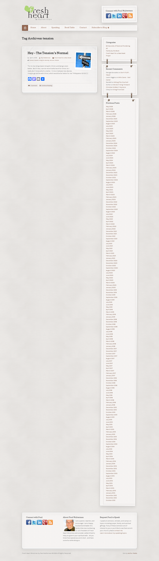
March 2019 (110, 312)
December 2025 (111, 119)
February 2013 (111, 490)
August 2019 (110, 300)
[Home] (25, 28)
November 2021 (111, 234)
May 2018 (109, 336)
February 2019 (111, 314)
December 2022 (111, 202)
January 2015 (110, 434)
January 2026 (110, 116)
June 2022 (109, 216)
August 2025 (110, 124)
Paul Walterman (45, 58)
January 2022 (110, 229)
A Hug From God (118, 90)
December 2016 (111, 378)
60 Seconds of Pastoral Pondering (118, 46)
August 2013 (110, 476)
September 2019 (111, 297)
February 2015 (111, 432)
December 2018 (111, 319)
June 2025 (109, 128)
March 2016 (110, 400)
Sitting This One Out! (121, 82)
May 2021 (109, 248)
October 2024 (111, 148)
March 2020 (110, 283)
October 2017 (110, 353)
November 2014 (111, 439)
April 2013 (109, 486)
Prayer (108, 56)
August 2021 (110, 241)
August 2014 (110, 446)
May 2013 (109, 483)
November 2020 (111, 263)
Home (33, 28)
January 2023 (111, 199)
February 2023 (111, 197)
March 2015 (110, 429)
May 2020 (109, 278)
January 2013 (110, 493)
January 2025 (110, 141)
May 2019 (109, 307)
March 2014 (110, 459)
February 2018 (111, 344)
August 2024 (110, 153)
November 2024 (111, 146)
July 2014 (109, 449)
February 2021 (111, 256)
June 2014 (109, 451)
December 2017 (111, 349)
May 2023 (109, 190)
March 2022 (110, 224)
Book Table (70, 28)
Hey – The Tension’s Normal (48, 53)
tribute (57, 60)
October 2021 (110, 236)
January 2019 (110, 317)
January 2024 (110, 170)
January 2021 (110, 258)
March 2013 (110, 488)
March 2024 (110, 165)
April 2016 (109, 398)
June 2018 (109, 334)
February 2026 (111, 114)
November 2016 (111, 380)
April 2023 (109, 192)
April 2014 (109, 456)
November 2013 (111, 468)
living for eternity (44, 60)
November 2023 (111, 175)
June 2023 (109, 187)
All (107, 48)
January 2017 (110, 375)
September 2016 (111, 385)
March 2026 (110, 111)
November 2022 (111, 204)
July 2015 (109, 419)
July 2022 (109, 214)
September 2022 (112, 209)
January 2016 (110, 405)
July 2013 (109, 478)
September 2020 (112, 268)
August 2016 (110, 388)
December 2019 (111, 290)
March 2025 (110, 136)
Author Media (132, 553)
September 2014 (111, 444)
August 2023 (110, 182)
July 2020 (109, 273)
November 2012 (111, 498)
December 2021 (111, 231)
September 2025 (112, 121)
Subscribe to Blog (99, 28)
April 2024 (109, 163)
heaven (36, 60)
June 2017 (109, 363)
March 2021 (110, 253)
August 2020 (110, 270)
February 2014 (111, 461)
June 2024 (109, 158)
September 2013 (111, 473)
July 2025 (109, 126)
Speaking (55, 28)
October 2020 (111, 265)
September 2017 (111, 356)
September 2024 (112, 150)
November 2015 (111, 410)
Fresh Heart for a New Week (63, 58)
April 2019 (109, 309)
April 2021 (109, 251)
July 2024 (109, 155)
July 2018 (109, 331)
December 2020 (111, 261)
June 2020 (109, 275)
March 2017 (110, 371)
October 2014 (110, 441)
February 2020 (111, 285)
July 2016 (109, 390)
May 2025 (109, 131)
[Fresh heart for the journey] (38, 13)
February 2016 (111, 402)
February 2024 (111, 168)
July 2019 (109, 302)
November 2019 (111, 292)
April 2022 (109, 221)
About (43, 28)
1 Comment (33, 85)
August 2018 (110, 329)
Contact (83, 28)
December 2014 (111, 437)
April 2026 (109, 109)
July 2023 (109, 185)
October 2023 (111, 177)
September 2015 (111, 415)
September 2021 (111, 239)
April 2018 (109, 339)
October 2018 (110, 324)
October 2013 (110, 471)
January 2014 (110, 464)
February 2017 (111, 373)
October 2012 (110, 500)
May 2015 (109, 424)
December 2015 (111, 407)
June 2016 (109, 393)
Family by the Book (112, 51)
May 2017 (109, 366)
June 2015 (109, 422)
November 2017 (111, 351)
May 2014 (109, 454)
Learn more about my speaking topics (113, 533)
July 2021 (109, 243)
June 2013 (109, 481)
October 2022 (111, 207)
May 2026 (109, 106)
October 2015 (110, 412)
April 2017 (109, 368)
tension (52, 60)
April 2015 (109, 427)
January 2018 (110, 346)
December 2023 (111, 172)
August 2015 (110, 417)
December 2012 (111, 495)
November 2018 (111, 322)
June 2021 (109, 246)
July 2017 (109, 361)
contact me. (118, 531)
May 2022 (109, 219)
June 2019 (109, 305)
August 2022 (110, 212)
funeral (31, 60)
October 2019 (110, 295)
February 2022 (111, 226)
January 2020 (111, 287)
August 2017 (110, 358)
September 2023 (112, 180)
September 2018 (111, 327)
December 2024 (111, 143)
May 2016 (109, 395)
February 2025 (111, 138)
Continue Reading (47, 85)
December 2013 (111, 466)
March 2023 (110, 195)
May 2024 (109, 160)
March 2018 (110, 341)
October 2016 (110, 383)
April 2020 (109, 280)
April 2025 (109, 133)
